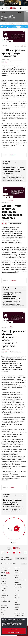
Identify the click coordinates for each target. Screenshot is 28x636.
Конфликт (10, 202)
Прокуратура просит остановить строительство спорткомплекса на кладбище (12, 299)
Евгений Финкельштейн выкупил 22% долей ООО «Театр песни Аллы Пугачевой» (13, 172)
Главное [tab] (4, 23)
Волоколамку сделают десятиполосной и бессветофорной (13, 508)
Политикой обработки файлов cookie (10, 625)
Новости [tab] (13, 23)
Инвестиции (8, 539)
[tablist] (13, 23)
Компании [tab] (22, 23)
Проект (23, 43)
